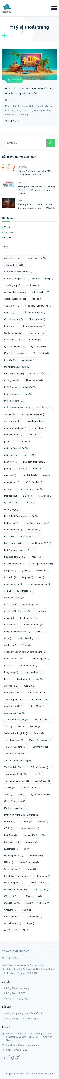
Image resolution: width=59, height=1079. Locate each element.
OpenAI (43, 821)
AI (25, 930)
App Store (10, 930)
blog (7, 679)
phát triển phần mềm (34, 462)
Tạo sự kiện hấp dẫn (15, 754)
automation (11, 686)
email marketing (13, 584)
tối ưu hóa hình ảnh (34, 326)
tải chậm (35, 339)
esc (42, 577)
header (36, 557)
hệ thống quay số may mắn (18, 550)
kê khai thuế (11, 523)
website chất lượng (15, 292)
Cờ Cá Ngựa (40, 889)
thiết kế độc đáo (33, 380)
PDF (28, 821)
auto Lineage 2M (13, 706)
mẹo (46, 475)
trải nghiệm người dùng (17, 367)
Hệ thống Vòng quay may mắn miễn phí (22, 1013)
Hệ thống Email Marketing (15, 988)
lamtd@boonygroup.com (26, 1045)
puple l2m (34, 434)
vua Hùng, (10, 312)
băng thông (11, 672)
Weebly (35, 726)
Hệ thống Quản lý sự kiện (15, 998)
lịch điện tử (45, 496)
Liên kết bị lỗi (12, 842)
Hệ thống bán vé (13, 855)
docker (9, 618)
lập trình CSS (12, 502)
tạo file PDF (38, 346)
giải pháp (10, 570)
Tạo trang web (39, 747)
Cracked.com (34, 896)
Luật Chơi (10, 835)
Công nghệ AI (12, 896)
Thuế (36, 774)
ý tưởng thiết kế (13, 265)
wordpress (32, 285)
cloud (8, 638)
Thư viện (8, 232)
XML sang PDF (42, 720)
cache (8, 665)
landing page (11, 509)
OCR (8, 828)
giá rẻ (26, 570)
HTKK (8, 862)
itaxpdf (9, 536)
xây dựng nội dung (42, 278)
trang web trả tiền (14, 373)
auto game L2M (13, 692)
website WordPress (15, 299)
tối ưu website (37, 319)
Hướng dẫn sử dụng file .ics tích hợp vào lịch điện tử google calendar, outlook (36, 190)
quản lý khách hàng (15, 428)
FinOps (31, 869)
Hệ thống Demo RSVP (13, 993)
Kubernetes (11, 849)
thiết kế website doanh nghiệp (20, 387)
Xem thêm (11, 121)
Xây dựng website (14, 713)
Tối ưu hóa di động (14, 747)
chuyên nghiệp (40, 659)
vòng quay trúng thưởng (38, 306)
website (37, 299)
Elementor (43, 876)
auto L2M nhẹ (37, 706)
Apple (31, 923)
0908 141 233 (21, 1049)
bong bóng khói (32, 672)
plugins (9, 441)
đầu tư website (37, 258)
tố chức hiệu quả (13, 339)
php (7, 468)
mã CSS (9, 489)
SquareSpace (42, 781)
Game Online (12, 869)
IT (26, 849)
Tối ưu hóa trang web (40, 740)
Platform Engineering (15, 808)
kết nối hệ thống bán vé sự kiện (21, 516)
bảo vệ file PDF (28, 665)
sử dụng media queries (32, 414)
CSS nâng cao (12, 916)
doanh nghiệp (28, 618)
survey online (12, 421)
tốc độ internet (36, 333)
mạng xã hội (11, 482)
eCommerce (24, 591)
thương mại (11, 380)
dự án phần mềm (14, 597)
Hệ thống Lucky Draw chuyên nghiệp (21, 1018)
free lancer (42, 570)
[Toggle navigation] (54, 8)
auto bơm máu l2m (38, 692)
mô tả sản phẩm (34, 482)
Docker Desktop (38, 882)
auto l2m (29, 686)
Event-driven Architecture (17, 876)
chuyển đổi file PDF (15, 659)
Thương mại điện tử (15, 774)
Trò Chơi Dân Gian (14, 767)
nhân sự (38, 468)
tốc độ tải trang (13, 333)
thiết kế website (13, 401)
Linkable (31, 842)
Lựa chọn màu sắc (28, 828)
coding (40, 631)
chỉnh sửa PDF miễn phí (17, 645)
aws (39, 679)
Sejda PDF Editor (30, 787)
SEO (8, 794)
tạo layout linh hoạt (14, 346)
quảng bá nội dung (36, 421)
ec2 (7, 591)
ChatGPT (10, 910)
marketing (10, 496)
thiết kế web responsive (17, 407)
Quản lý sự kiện (40, 794)
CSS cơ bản (34, 916)
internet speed (28, 536)
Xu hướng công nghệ (16, 720)
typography (28, 360)
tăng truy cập (41, 353)
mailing (27, 496)
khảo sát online (13, 529)
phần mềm (10, 462)
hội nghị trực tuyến (14, 543)
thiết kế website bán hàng (18, 394)
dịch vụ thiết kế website (17, 611)
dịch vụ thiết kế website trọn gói (21, 604)
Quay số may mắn (14, 801)
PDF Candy (11, 821)
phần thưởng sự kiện (16, 448)
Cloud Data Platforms (37, 903)
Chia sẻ (7, 237)
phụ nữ (25, 441)
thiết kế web (43, 407)
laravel (30, 502)
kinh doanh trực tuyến (37, 523)
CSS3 (26, 910)
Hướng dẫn (36, 855)
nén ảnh (22, 468)
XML (8, 726)
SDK (21, 794)
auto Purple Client (41, 699)
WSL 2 (39, 733)
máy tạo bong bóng (32, 489)
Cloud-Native (12, 903)
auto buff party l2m (14, 699)
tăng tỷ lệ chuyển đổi (15, 353)
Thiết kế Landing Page (16, 781)
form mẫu (10, 577)
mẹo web (10, 475)
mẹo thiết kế (29, 475)
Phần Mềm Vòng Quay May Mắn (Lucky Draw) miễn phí (34, 173)
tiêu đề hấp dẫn (38, 373)
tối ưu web (10, 326)
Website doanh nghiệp (16, 733)
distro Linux (11, 624)
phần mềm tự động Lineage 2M (20, 455)
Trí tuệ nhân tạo (40, 767)
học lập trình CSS (41, 543)
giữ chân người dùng (15, 563)
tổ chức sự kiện (13, 319)
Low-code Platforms (34, 835)
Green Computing (29, 862)
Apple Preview (12, 923)
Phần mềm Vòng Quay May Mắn (21, 815)
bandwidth (23, 679)
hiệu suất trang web (15, 557)
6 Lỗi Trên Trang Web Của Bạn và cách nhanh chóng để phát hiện (29, 91)
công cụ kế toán (33, 624)
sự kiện (9, 414)
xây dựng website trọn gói (18, 272)
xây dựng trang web (15, 278)
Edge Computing (13, 882)
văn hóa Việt (11, 306)
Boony (8, 100)
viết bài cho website (34, 312)
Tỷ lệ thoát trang (13, 740)
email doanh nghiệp (39, 584)
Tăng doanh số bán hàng (17, 760)
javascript (34, 529)
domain (41, 611)
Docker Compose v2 (15, 889)
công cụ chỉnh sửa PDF (17, 631)
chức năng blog (27, 638)
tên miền (10, 360)
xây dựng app (12, 285)
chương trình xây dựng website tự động (24, 652)
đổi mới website (13, 258)
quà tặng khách (13, 434)
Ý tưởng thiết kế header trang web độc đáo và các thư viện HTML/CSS (36, 206)
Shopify (9, 787)
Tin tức (7, 227)
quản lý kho (39, 428)
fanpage (27, 577)
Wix (21, 726)
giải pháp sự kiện (43, 563)
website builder (40, 292)
